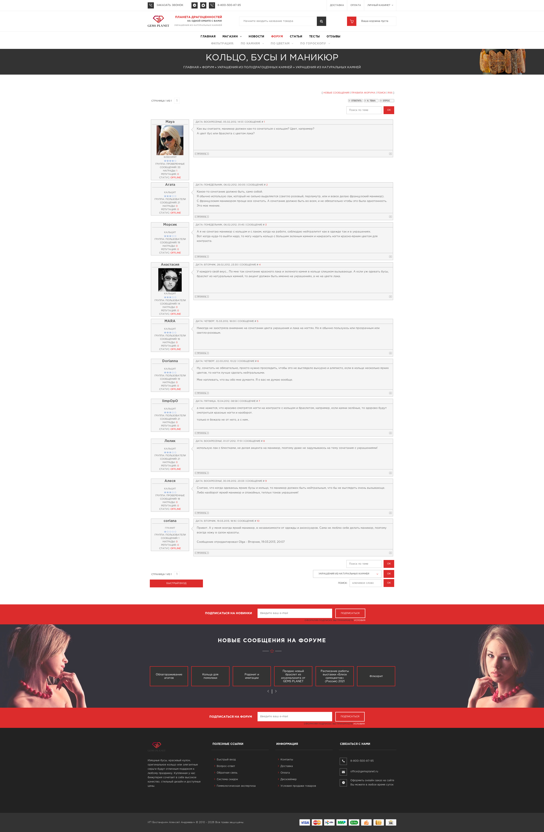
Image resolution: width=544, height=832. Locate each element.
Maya (170, 121)
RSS (390, 93)
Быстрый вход (226, 759)
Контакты (286, 759)
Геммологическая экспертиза (236, 786)
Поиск (381, 93)
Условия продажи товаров (298, 786)
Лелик (170, 441)
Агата (170, 184)
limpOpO (170, 401)
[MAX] (203, 5)
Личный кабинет (379, 5)
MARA (170, 321)
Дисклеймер (288, 779)
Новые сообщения (336, 93)
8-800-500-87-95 (229, 5)
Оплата (355, 5)
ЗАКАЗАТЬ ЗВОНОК (169, 5)
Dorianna (170, 361)
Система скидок (227, 779)
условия (359, 620)
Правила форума (363, 93)
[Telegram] (194, 5)
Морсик (170, 224)
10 (258, 521)
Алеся (170, 481)
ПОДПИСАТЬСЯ (350, 613)
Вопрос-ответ (226, 766)
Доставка (337, 5)
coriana (170, 521)
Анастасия (170, 264)
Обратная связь (227, 773)
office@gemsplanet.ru (364, 771)
